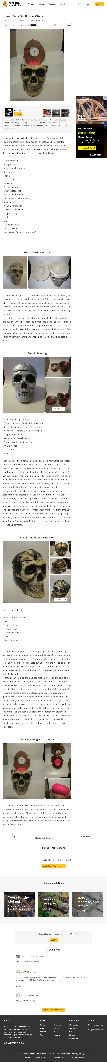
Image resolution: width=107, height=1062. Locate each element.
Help (71, 1031)
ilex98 (23, 972)
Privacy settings (78, 1053)
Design (43, 1031)
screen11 (24, 995)
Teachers (52, 4)
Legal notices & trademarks (73, 1057)
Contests (41, 4)
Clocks (22, 21)
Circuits (15, 21)
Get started (73, 1028)
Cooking (57, 1025)
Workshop (44, 1028)
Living (56, 1028)
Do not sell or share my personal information (42, 1057)
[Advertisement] (91, 127)
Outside (57, 1031)
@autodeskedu (97, 1030)
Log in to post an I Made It (53, 866)
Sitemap (72, 1035)
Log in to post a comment (53, 1009)
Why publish (74, 1025)
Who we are (73, 1038)
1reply (20, 986)
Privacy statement (63, 1053)
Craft (42, 1035)
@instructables (97, 1025)
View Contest (86, 837)
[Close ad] (105, 98)
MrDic (7, 21)
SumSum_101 (26, 956)
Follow (18, 114)
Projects (31, 4)
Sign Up (99, 4)
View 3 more (58, 409)
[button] (70, 25)
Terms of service (47, 1053)
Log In (89, 4)
